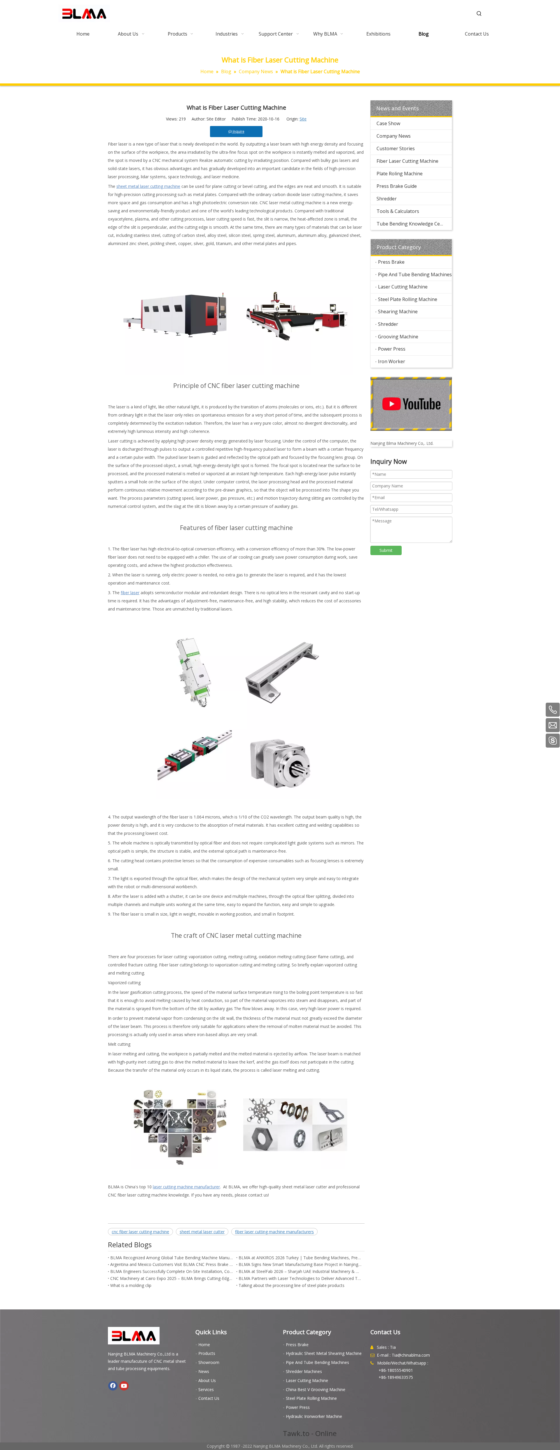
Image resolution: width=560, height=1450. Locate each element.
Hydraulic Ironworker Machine (314, 1416)
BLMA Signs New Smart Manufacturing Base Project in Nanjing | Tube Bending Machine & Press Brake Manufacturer (300, 1264)
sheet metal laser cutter (202, 1231)
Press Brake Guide (397, 186)
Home (204, 1344)
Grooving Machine (398, 336)
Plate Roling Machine (400, 173)
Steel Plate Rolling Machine (407, 299)
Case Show (388, 123)
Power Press (391, 349)
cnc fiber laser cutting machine (140, 1231)
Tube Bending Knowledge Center (413, 224)
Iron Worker (391, 361)
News (203, 1371)
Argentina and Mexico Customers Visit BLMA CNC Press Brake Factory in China (172, 1264)
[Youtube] (124, 1385)
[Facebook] (113, 1385)
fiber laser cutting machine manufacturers (274, 1231)
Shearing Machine (398, 311)
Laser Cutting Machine (403, 287)
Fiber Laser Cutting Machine (407, 161)
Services (206, 1389)
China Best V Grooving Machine (315, 1389)
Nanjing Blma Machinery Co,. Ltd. (401, 443)
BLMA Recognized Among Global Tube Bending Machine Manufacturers (172, 1257)
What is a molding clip (130, 1285)
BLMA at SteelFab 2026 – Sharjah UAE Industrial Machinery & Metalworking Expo (300, 1271)
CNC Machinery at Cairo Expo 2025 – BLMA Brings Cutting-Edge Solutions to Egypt (172, 1278)
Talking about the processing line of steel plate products (291, 1285)
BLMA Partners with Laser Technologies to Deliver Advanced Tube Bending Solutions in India (300, 1278)
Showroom (208, 1362)
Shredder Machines (304, 1371)
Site (303, 119)
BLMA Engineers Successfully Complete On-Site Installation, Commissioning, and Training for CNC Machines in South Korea (172, 1271)
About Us (207, 1380)
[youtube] (411, 404)
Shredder (387, 198)
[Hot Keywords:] (479, 13)
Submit (386, 550)
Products (206, 1353)
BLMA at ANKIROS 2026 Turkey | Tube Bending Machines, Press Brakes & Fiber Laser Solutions (300, 1257)
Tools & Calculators (398, 211)
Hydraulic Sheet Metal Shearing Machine (324, 1353)
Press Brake (391, 262)
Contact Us (208, 1398)
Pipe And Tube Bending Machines (415, 274)
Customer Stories (396, 148)
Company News (394, 136)
